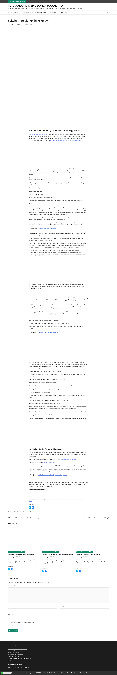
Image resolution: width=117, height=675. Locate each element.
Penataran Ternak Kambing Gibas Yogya (21, 554)
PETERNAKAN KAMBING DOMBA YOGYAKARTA (35, 5)
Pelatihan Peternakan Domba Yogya (88, 554)
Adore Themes (86, 673)
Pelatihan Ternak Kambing (69, 459)
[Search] (108, 12)
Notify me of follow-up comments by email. (22, 622)
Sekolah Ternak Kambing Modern (38, 134)
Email (62, 607)
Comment (11, 586)
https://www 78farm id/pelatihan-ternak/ (18, 667)
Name (10, 607)
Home (10, 12)
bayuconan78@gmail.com (15, 654)
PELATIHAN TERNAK (41, 12)
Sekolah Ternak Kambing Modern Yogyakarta (57, 554)
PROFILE (16, 12)
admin (30, 24)
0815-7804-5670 (49, 462)
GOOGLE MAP (54, 12)
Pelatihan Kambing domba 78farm (24, 512)
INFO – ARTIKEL (26, 12)
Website (10, 614)
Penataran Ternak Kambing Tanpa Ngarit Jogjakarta (66, 140)
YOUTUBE (64, 12)
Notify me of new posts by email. (19, 626)
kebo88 (31, 499)
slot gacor (48, 499)
